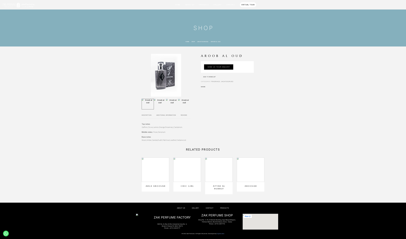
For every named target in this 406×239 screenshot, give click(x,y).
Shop (193, 41)
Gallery (218, 5)
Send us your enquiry (219, 67)
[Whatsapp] (6, 233)
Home (177, 5)
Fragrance (215, 81)
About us (189, 5)
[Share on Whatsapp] (216, 86)
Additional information (166, 115)
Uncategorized (202, 41)
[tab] (147, 116)
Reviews (184, 115)
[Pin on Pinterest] (213, 86)
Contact (230, 5)
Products (204, 5)
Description (147, 115)
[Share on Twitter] (210, 86)
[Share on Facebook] (207, 86)
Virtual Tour (248, 5)
